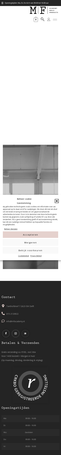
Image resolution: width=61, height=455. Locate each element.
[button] (56, 201)
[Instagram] (15, 333)
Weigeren (30, 242)
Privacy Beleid (36, 256)
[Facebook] (6, 333)
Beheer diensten (10, 229)
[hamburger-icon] (55, 20)
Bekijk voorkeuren (31, 250)
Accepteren (30, 234)
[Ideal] (25, 333)
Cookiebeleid (23, 256)
